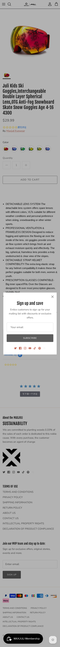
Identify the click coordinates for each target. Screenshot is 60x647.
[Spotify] (39, 348)
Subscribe (30, 338)
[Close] (52, 296)
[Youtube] (30, 348)
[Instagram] (25, 348)
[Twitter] (15, 348)
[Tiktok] (35, 348)
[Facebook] (20, 348)
